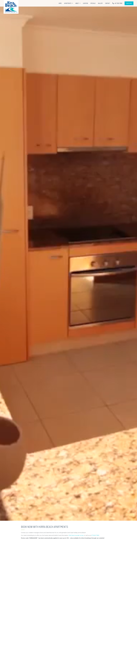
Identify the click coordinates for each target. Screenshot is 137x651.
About (77, 3)
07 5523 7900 (95, 535)
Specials (92, 3)
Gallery (100, 3)
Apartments (67, 3)
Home (60, 3)
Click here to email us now (76, 535)
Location (85, 3)
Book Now (129, 3)
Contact (107, 3)
